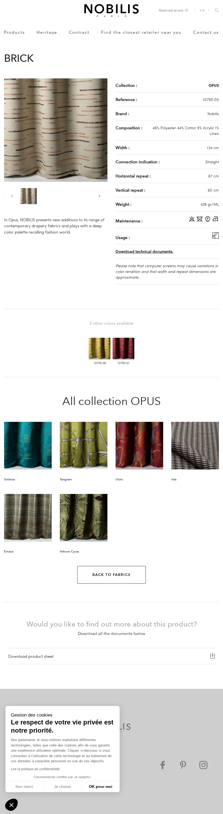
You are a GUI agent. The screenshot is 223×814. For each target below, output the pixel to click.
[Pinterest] (183, 765)
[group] (28, 196)
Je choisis (62, 786)
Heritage (47, 32)
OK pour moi (100, 786)
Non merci (24, 786)
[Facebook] (163, 765)
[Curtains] (215, 237)
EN (202, 10)
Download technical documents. (144, 251)
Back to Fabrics (111, 574)
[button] (11, 804)
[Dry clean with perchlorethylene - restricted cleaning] (208, 220)
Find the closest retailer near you (141, 32)
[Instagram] (203, 765)
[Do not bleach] (192, 220)
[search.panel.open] (217, 10)
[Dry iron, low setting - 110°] (215, 220)
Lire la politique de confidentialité (35, 769)
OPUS (214, 85)
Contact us (206, 32)
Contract (79, 32)
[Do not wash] (200, 220)
